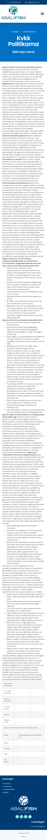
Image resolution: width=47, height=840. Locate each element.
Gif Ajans (23, 837)
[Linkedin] (25, 817)
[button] (42, 13)
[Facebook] (17, 817)
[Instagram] (21, 817)
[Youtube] (30, 817)
